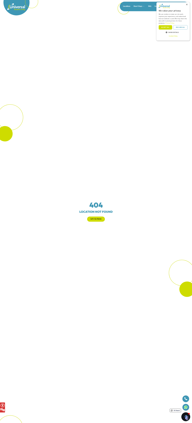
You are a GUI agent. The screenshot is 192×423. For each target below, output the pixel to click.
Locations (126, 6)
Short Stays (138, 6)
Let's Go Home (96, 219)
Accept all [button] (165, 27)
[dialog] (173, 21)
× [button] (187, 4)
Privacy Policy (169, 23)
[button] (173, 32)
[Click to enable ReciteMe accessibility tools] (2, 407)
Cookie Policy (173, 36)
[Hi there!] (185, 416)
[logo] (12, 4)
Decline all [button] (180, 27)
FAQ (149, 6)
